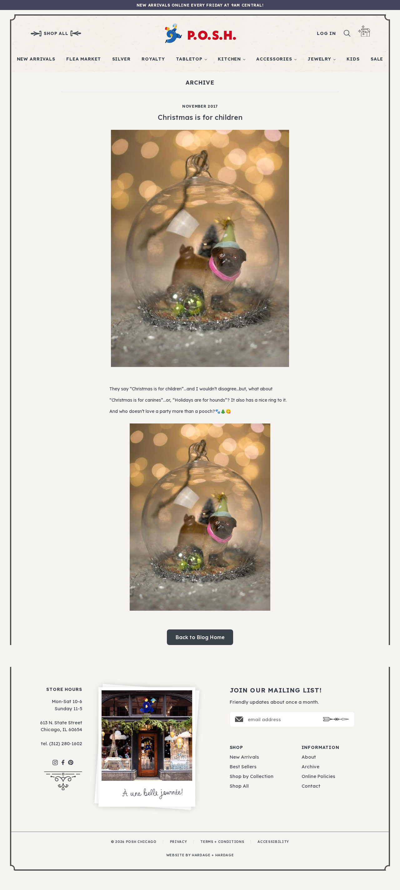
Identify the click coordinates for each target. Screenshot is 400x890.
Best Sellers (243, 767)
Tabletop (189, 59)
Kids (353, 59)
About (309, 757)
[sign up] (336, 719)
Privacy (178, 841)
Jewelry (319, 59)
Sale (377, 59)
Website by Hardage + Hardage (200, 855)
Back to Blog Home (200, 637)
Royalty (153, 59)
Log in (326, 33)
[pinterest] (70, 759)
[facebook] (63, 759)
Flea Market (83, 59)
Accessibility (273, 841)
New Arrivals (36, 59)
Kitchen (229, 59)
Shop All (239, 786)
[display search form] (347, 33)
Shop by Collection (251, 776)
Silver (121, 59)
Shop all (56, 33)
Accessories (274, 59)
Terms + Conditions (222, 841)
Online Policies (318, 776)
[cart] (364, 31)
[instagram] (55, 759)
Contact (311, 786)
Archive (310, 767)
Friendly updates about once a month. (274, 702)
